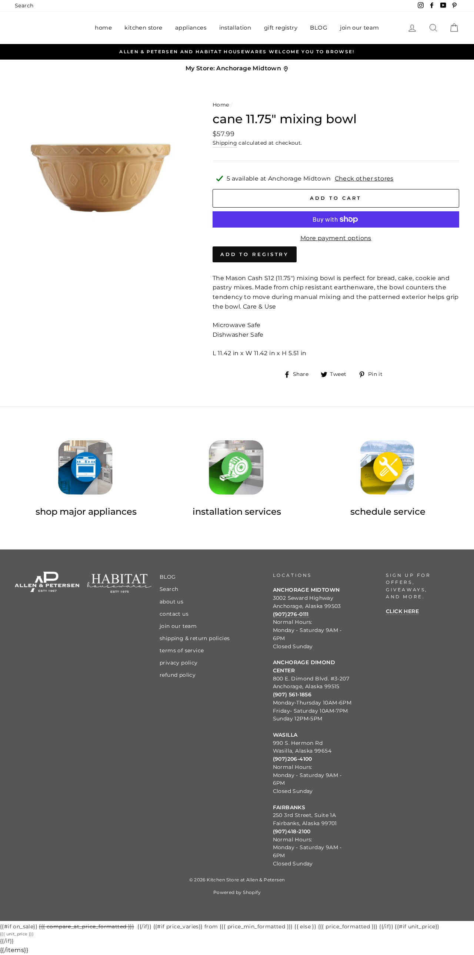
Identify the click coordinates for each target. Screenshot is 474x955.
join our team (359, 27)
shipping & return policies (195, 638)
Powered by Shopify (237, 892)
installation (235, 27)
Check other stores (364, 178)
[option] (237, 52)
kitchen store (143, 27)
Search (24, 6)
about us (171, 602)
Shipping (225, 143)
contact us (174, 614)
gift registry (280, 27)
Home (221, 105)
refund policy (178, 675)
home (103, 27)
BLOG (318, 27)
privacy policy (179, 663)
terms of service (182, 650)
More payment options (335, 238)
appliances (190, 27)
